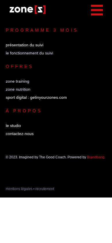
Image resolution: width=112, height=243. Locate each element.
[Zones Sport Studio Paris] (27, 10)
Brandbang (96, 157)
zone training (17, 81)
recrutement (44, 189)
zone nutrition (18, 89)
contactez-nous (20, 133)
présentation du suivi (24, 45)
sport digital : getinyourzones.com (36, 97)
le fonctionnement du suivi (29, 53)
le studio (13, 125)
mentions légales (19, 189)
